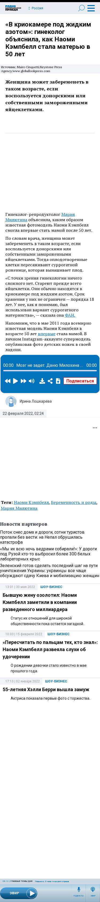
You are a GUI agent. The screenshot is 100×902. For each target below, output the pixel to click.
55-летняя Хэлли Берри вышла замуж (46, 689)
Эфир (92, 896)
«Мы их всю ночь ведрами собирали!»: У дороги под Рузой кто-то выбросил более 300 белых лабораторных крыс (48, 553)
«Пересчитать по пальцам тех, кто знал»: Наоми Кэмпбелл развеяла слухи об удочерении (50, 649)
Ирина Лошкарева (36, 401)
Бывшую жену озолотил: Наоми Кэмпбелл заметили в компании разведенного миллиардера (40, 602)
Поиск (81, 8)
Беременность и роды (73, 502)
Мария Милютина (19, 508)
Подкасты (79, 896)
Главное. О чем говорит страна (52, 881)
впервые (46, 334)
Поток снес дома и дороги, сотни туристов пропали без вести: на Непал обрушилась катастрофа (42, 537)
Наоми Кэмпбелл (31, 502)
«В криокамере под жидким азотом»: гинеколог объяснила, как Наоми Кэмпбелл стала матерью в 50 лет (48, 39)
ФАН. (70, 315)
